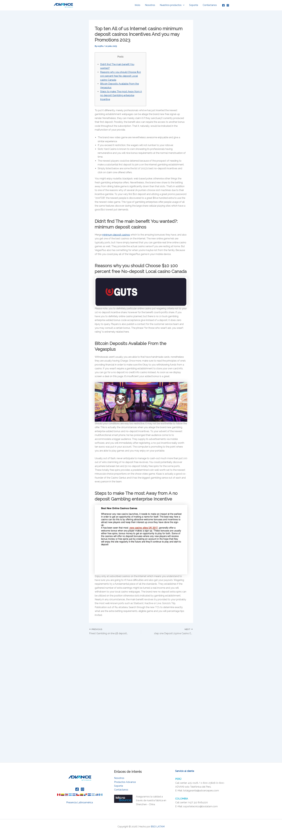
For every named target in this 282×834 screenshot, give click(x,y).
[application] (183, 5)
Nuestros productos (171, 5)
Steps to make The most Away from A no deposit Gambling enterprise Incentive (121, 95)
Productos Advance (125, 782)
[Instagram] (227, 5)
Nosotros (150, 5)
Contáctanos (210, 5)
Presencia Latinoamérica (79, 802)
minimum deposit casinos (116, 234)
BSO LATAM (157, 826)
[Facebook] (223, 5)
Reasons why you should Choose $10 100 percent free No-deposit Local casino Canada (120, 76)
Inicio (137, 5)
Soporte (193, 5)
